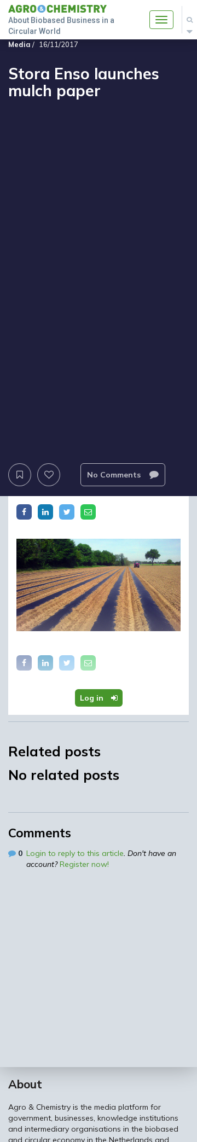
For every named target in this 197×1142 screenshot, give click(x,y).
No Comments (115, 475)
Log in (93, 698)
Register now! (84, 864)
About (25, 1084)
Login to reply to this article (75, 853)
